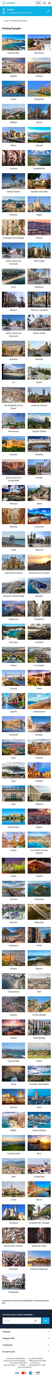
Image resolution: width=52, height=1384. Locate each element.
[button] (15, 1358)
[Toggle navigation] (44, 3)
